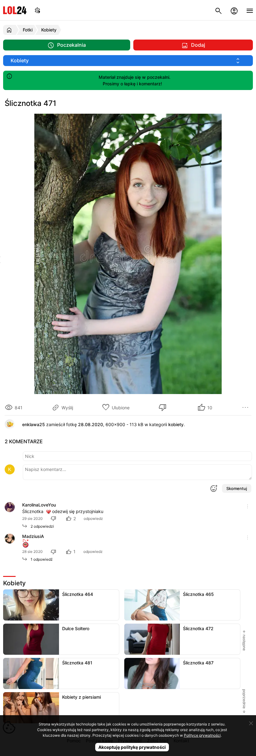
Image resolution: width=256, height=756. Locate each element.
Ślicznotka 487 (198, 662)
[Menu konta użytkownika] (234, 10)
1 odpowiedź (40, 559)
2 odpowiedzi (41, 526)
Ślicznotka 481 (77, 662)
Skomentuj (236, 488)
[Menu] (250, 10)
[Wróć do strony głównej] (10, 30)
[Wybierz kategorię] (128, 60)
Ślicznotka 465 (198, 594)
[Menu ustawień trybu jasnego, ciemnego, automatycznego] (37, 10)
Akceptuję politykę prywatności (132, 747)
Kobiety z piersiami (81, 697)
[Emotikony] (213, 488)
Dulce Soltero (75, 628)
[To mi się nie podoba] (164, 407)
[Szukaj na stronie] (218, 10)
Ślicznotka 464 (77, 594)
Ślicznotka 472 (198, 628)
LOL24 (15, 10)
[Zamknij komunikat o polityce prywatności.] (251, 723)
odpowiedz (93, 518)
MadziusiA (33, 536)
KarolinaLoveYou (39, 504)
